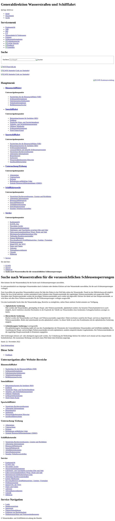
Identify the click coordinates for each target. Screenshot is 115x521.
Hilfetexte (13, 254)
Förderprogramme (16, 242)
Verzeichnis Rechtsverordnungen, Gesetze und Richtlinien (30, 196)
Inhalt (7, 14)
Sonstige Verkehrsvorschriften (20, 208)
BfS (6, 31)
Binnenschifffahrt (13, 88)
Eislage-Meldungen (17, 238)
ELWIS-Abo (14, 224)
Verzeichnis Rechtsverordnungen (21, 152)
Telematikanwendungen (18, 250)
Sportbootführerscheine (18, 162)
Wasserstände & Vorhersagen (15, 35)
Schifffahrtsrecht (13, 187)
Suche (7, 18)
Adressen (13, 248)
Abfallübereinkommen (18, 204)
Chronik (13, 252)
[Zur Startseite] (15, 70)
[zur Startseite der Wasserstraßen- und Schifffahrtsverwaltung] (8, 67)
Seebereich (14, 158)
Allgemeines (14, 175)
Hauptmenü (9, 16)
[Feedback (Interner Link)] (9, 45)
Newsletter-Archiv (16, 226)
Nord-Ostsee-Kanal (17, 130)
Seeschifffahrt (11, 109)
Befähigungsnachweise (18, 105)
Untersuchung (15, 177)
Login (7, 504)
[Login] (10, 47)
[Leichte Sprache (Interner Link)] (12, 43)
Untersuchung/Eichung (16, 166)
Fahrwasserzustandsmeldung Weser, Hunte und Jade (28, 232)
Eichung (13, 179)
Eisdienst (13, 120)
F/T (6, 33)
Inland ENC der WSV (18, 244)
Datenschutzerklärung (13, 510)
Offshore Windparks (17, 126)
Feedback (8, 355)
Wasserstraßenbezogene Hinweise (22, 160)
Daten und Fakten (16, 246)
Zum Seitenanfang (7, 345)
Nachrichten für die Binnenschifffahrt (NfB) (25, 97)
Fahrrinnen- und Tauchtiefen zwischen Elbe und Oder (29, 230)
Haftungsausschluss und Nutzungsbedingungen (22, 514)
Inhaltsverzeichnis (11, 506)
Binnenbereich (15, 156)
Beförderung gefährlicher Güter (21, 181)
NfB (7, 29)
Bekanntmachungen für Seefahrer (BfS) (24, 118)
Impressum (9, 508)
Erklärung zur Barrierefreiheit (15, 512)
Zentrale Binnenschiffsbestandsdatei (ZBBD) (26, 183)
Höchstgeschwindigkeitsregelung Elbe (23, 234)
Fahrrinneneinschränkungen (20, 101)
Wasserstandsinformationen (19, 228)
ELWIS (8, 266)
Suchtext (6, 60)
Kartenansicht (10, 27)
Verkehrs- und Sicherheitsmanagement (23, 124)
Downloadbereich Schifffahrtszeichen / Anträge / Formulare (31, 240)
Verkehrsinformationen (18, 103)
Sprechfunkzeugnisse (17, 206)
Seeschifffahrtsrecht (17, 202)
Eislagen (8, 37)
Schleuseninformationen (13, 39)
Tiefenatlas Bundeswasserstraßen (21, 236)
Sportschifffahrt (12, 134)
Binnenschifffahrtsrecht (18, 200)
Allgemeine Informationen (19, 154)
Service (8, 213)
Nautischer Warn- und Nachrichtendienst (24, 122)
